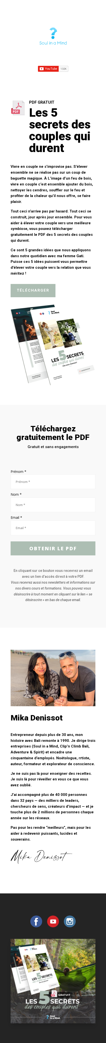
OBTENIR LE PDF (53, 548)
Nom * (16, 494)
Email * (16, 517)
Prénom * (18, 471)
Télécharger (33, 290)
